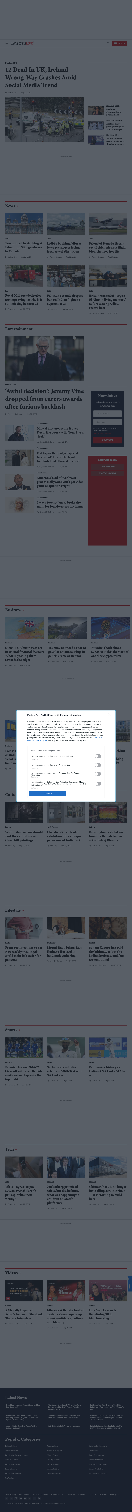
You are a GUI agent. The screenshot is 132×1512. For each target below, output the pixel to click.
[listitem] (66, 750)
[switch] (98, 756)
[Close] (110, 715)
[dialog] (66, 756)
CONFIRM (47, 794)
